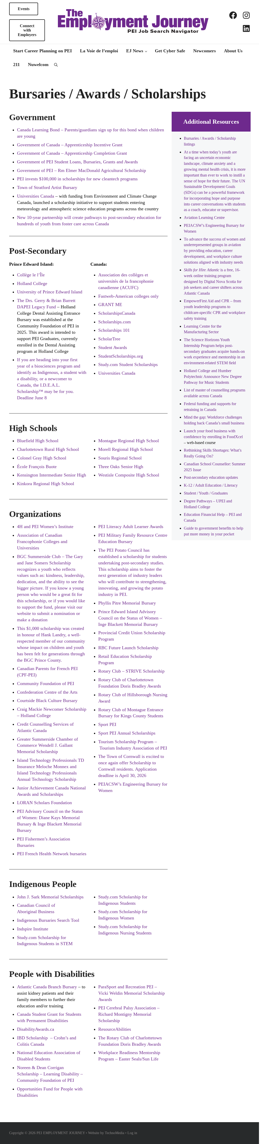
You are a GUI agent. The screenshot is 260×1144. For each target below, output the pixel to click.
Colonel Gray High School (41, 457)
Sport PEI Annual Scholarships (126, 733)
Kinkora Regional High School (45, 483)
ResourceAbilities (114, 1029)
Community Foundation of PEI (45, 683)
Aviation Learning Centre (204, 217)
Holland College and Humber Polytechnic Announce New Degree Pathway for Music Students (213, 377)
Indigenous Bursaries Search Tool (48, 920)
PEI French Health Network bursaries (51, 853)
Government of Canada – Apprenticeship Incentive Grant (69, 144)
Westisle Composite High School (128, 475)
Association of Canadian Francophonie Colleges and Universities (42, 541)
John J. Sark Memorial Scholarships (50, 896)
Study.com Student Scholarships (128, 364)
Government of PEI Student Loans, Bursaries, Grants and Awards (77, 161)
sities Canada (42, 196)
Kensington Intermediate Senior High (51, 475)
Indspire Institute (32, 928)
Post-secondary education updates (211, 477)
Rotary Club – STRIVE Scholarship (131, 671)
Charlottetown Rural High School (48, 449)
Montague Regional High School (128, 440)
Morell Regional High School (125, 449)
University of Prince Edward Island (49, 291)
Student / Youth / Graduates (206, 493)
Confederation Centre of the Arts (47, 692)
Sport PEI (107, 724)
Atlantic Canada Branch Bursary (47, 986)
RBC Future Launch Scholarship (128, 647)
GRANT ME (110, 304)
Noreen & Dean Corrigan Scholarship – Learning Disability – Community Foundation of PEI (50, 1074)
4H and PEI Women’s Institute (45, 526)
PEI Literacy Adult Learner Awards (130, 526)
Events (23, 9)
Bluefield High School (37, 440)
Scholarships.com (114, 321)
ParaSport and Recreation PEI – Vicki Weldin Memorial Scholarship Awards (131, 993)
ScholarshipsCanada (116, 313)
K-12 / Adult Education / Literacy (211, 485)
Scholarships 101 (114, 330)
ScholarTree (109, 338)
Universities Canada (116, 373)
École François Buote (37, 466)
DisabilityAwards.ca (35, 1029)
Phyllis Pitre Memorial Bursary (127, 603)
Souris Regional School (120, 457)
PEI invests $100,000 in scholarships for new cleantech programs (77, 178)
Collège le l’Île (31, 274)
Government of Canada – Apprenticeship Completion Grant (72, 153)
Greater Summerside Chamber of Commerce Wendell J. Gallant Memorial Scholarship (47, 745)
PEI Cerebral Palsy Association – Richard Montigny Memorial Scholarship (128, 1014)
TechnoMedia (114, 1133)
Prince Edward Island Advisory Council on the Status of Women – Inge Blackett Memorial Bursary (130, 618)
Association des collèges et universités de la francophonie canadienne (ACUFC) (126, 281)
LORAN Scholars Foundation (44, 802)
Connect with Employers (27, 30)
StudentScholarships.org (120, 356)
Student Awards (112, 347)
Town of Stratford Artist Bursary (47, 187)
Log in (132, 1133)
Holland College (32, 283)
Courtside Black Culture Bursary (47, 700)
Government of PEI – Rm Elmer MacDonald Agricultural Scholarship (81, 170)
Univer (23, 196)
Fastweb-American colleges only (128, 296)
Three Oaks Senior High (120, 466)
